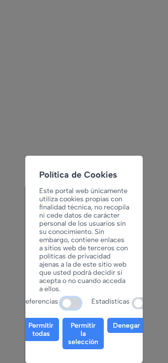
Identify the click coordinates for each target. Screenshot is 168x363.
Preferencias (38, 301)
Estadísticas (110, 301)
